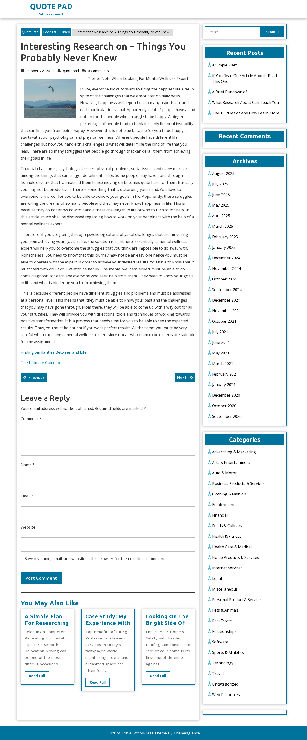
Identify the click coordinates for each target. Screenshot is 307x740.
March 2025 (222, 226)
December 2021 (226, 300)
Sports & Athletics (228, 652)
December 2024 (226, 258)
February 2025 (225, 236)
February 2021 (225, 374)
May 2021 (220, 353)
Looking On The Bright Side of (167, 619)
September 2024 (227, 289)
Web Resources (226, 694)
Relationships (224, 631)
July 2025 (220, 184)
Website (28, 527)
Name (28, 464)
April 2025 (221, 215)
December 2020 (226, 395)
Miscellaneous (225, 589)
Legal (217, 578)
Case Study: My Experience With (107, 619)
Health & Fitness (226, 536)
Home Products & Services (235, 557)
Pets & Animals (225, 610)
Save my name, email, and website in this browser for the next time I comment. (95, 558)
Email (27, 496)
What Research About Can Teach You (245, 102)
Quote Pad (51, 6)
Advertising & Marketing (234, 451)
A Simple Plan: (224, 65)
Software (220, 642)
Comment (31, 418)
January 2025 (224, 247)
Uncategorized (225, 684)
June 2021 (221, 342)
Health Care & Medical (232, 546)
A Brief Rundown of (229, 92)
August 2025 (223, 173)
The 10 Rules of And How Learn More (245, 113)
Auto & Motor (224, 473)
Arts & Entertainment (231, 462)
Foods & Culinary (56, 32)
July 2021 (220, 331)
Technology (222, 663)
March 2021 (222, 363)
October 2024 (224, 279)
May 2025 (220, 205)
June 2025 (221, 194)
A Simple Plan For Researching (47, 619)
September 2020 (227, 416)
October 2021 (224, 321)
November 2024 (226, 268)
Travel (218, 673)
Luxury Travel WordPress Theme (137, 733)
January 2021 (224, 384)
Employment (223, 504)
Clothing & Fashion (229, 494)
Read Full (39, 676)
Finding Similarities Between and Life (54, 352)
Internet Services (227, 568)
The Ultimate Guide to (40, 362)
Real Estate (222, 620)
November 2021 (226, 310)
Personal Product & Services (237, 599)
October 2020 (224, 405)
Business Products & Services (238, 483)
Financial (220, 515)
